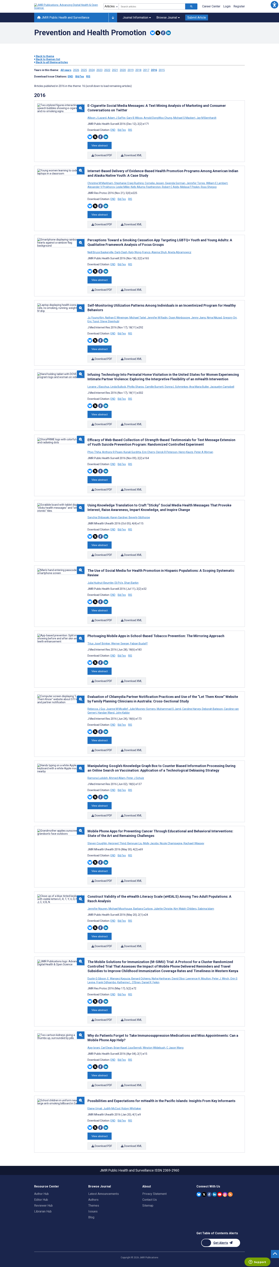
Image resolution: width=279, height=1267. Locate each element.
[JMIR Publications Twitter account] (204, 1194)
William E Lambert (217, 183)
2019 (131, 70)
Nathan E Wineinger (117, 317)
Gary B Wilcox (134, 117)
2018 (138, 70)
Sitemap (147, 1205)
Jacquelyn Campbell (221, 386)
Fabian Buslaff (139, 643)
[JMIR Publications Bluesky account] (198, 1194)
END (70, 76)
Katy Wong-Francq (139, 252)
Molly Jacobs (151, 843)
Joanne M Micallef (117, 708)
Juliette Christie (163, 908)
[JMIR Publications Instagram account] (225, 1194)
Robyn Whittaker (131, 1108)
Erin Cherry (149, 452)
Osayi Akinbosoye (179, 317)
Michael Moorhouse (120, 908)
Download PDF (103, 155)
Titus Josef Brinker (99, 643)
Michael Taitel (138, 317)
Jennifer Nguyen (97, 908)
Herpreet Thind (117, 843)
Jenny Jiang (198, 317)
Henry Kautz (186, 452)
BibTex (79, 76)
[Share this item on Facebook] (163, 32)
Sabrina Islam (205, 908)
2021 (115, 70)
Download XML (133, 155)
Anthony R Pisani (112, 452)
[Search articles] (191, 6)
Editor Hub (41, 1199)
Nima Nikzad (214, 317)
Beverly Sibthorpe (139, 517)
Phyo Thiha (94, 452)
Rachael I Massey (193, 843)
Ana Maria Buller (199, 386)
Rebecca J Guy (96, 708)
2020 (123, 70)
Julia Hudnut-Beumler (100, 582)
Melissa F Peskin (190, 186)
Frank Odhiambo (106, 982)
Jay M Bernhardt (206, 117)
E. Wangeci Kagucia (119, 978)
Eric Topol (93, 321)
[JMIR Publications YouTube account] (219, 1194)
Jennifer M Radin (157, 317)
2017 (146, 70)
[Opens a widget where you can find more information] (257, 1262)
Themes (93, 1205)
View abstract (99, 145)
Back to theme (44, 56)
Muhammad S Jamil (169, 708)
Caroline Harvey (191, 708)
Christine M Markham (100, 183)
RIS (88, 76)
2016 (154, 70)
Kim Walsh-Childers (185, 908)
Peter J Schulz (135, 778)
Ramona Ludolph (97, 778)
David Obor (178, 978)
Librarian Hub (43, 1211)
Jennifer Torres (196, 183)
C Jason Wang (175, 1047)
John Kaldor (122, 712)
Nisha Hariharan (161, 978)
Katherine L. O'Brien (129, 982)
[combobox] (152, 6)
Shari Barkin (131, 582)
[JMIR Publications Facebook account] (209, 1194)
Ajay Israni (93, 1047)
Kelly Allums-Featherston (145, 186)
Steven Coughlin (97, 843)
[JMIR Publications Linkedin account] (214, 1194)
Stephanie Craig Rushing (129, 183)
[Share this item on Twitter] (157, 32)
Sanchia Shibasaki (98, 517)
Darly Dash (121, 252)
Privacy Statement (154, 1194)
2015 (162, 70)
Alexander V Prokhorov (101, 186)
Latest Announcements (103, 1194)
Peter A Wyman (203, 452)
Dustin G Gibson (97, 978)
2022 (107, 70)
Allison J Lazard (97, 117)
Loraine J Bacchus (98, 386)
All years (66, 70)
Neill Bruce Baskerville (100, 252)
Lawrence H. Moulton (198, 978)
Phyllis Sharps (135, 386)
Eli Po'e (119, 582)
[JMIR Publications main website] (66, 6)
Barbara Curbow (143, 908)
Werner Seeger (120, 643)
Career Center (211, 6)
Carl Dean (106, 1047)
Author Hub (41, 1194)
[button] (274, 4)
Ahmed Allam (117, 778)
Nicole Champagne (171, 843)
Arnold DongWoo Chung (158, 117)
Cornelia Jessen (154, 183)
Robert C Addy (170, 186)
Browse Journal (166, 17)
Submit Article (196, 17)
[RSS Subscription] (230, 1194)
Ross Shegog (208, 186)
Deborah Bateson (212, 708)
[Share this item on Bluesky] (152, 32)
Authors (93, 1199)
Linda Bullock (118, 386)
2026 (76, 70)
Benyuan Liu (135, 843)
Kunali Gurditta (132, 452)
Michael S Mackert (184, 117)
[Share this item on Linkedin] (168, 32)
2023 (99, 70)
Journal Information (135, 17)
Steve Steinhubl (109, 321)
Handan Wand (106, 712)
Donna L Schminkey (176, 386)
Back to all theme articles (51, 62)
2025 (84, 70)
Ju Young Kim (96, 317)
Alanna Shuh (159, 252)
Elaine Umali (95, 1108)
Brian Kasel (120, 1047)
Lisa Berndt (135, 1047)
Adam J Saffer (116, 117)
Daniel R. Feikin (150, 982)
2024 (92, 70)
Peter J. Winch (220, 978)
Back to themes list (47, 59)
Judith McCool (112, 1108)
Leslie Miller (122, 186)
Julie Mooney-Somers (142, 708)
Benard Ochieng (141, 978)
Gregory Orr (229, 317)
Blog (91, 1217)
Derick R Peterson (167, 452)
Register (239, 6)
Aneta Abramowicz (179, 252)
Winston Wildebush (154, 1047)
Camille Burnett (154, 386)
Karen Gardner (119, 517)
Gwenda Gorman (175, 183)
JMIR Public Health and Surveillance (65, 17)
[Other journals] (113, 17)
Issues (93, 1211)
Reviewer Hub (43, 1205)
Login (227, 6)
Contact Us (149, 1199)
